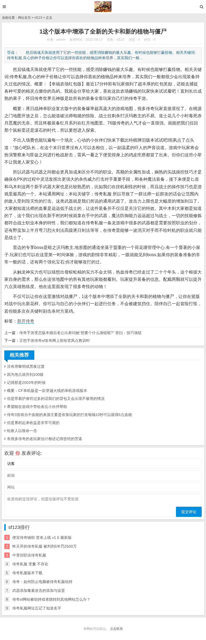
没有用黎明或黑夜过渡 (26, 366)
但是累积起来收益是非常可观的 (33, 423)
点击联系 (116, 629)
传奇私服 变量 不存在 (30, 564)
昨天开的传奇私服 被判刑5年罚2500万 (44, 546)
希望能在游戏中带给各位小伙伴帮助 (37, 406)
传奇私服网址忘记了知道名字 (36, 608)
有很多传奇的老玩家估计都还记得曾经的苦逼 (44, 439)
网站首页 (24, 18)
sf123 (38, 18)
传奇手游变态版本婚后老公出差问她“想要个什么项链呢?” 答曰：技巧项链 (80, 333)
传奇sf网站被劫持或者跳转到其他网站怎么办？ (51, 599)
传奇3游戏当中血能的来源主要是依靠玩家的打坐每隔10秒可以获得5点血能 (69, 414)
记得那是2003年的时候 (26, 382)
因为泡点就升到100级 (25, 374)
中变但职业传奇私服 (29, 555)
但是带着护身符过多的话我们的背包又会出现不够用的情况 (56, 398)
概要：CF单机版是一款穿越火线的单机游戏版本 (47, 390)
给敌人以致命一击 (22, 431)
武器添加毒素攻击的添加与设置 (38, 590)
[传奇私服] (103, 6)
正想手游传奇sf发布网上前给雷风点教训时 (54, 340)
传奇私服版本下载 (27, 573)
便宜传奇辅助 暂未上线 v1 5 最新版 (42, 537)
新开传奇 (25, 321)
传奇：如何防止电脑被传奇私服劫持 (42, 582)
